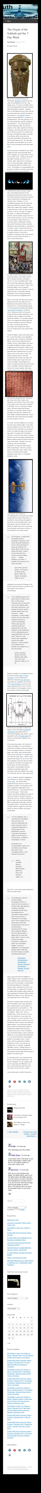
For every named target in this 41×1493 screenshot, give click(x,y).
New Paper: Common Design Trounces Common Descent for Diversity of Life (19, 1401)
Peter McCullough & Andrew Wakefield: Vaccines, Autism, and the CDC (19, 1249)
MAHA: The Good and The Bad (16, 1258)
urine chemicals (25, 680)
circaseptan (20, 1093)
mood (9, 686)
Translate (22, 1209)
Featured (20, 1090)
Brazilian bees (24, 736)
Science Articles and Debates (15, 1091)
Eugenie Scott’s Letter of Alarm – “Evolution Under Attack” (30, 1134)
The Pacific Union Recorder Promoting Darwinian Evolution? (19, 1244)
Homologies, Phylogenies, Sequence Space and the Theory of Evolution (19, 1374)
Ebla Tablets (17, 1094)
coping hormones (16, 684)
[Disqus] (20, 1169)
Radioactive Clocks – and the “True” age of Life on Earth (19, 1426)
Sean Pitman (11, 42)
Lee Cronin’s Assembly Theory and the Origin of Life (23, 1116)
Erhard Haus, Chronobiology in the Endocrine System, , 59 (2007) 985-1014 (23, 964)
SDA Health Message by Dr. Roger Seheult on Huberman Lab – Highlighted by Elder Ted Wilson (20, 1263)
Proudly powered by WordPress (16, 1467)
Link (9, 146)
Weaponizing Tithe (19, 1108)
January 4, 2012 (20, 42)
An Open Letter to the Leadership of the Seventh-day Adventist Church (19, 1239)
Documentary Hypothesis (15, 310)
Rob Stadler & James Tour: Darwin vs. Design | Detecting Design (19, 1389)
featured (24, 1094)
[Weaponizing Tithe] (13, 1281)
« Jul (8, 1343)
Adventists (18, 101)
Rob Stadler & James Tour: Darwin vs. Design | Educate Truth (19, 1354)
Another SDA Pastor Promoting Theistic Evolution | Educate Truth (19, 1361)
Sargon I (22, 115)
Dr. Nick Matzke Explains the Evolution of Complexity (20, 1356)
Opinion (26, 1090)
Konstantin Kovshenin (21, 1469)
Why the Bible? (12, 1132)
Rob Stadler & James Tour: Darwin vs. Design (22, 1123)
